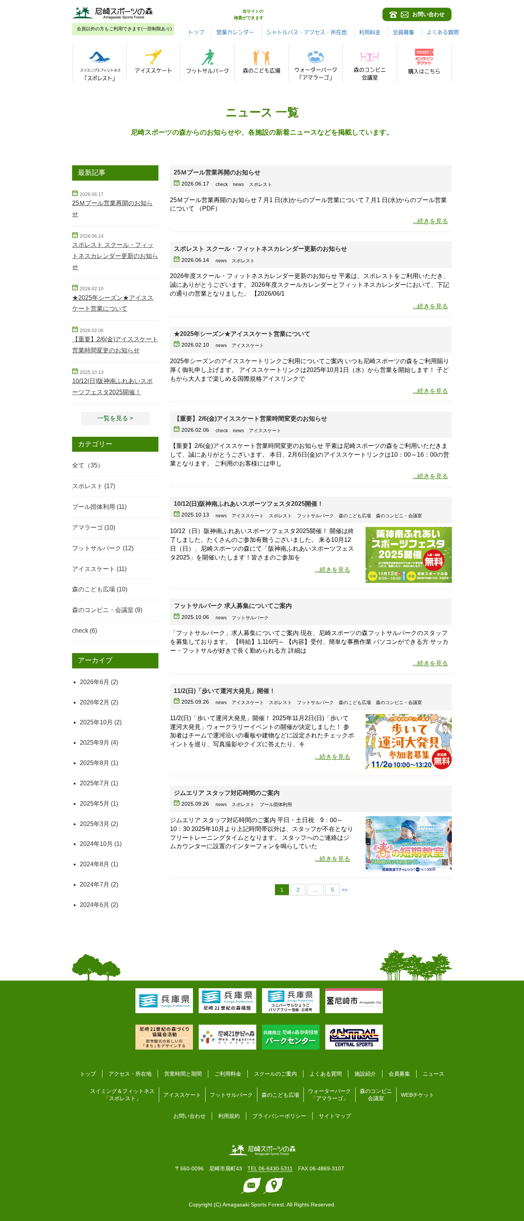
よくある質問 (443, 32)
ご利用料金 (227, 1074)
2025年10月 (96, 722)
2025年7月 (94, 783)
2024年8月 (94, 864)
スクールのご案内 (275, 1074)
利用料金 (370, 32)
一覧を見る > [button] (115, 418)
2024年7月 (94, 884)
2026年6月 (94, 682)
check (80, 630)
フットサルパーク (96, 548)
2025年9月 (94, 742)
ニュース (433, 1074)
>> (344, 890)
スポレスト (87, 486)
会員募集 (403, 32)
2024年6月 (94, 905)
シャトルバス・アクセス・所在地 (306, 32)
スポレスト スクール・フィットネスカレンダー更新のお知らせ (115, 256)
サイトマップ (335, 1116)
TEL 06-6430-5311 (270, 1168)
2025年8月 (94, 763)
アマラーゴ (87, 527)
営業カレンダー (235, 32)
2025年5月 (94, 803)
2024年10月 (96, 844)
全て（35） (88, 465)
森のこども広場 (93, 589)
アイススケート (93, 569)
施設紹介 (365, 1074)
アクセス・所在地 (130, 1074)
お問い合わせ (189, 1116)
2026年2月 (94, 702)
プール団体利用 (93, 507)
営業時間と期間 (183, 1074)
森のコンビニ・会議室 (102, 610)
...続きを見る (430, 221)
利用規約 (229, 1116)
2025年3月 (94, 824)
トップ (196, 32)
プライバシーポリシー (279, 1116)
